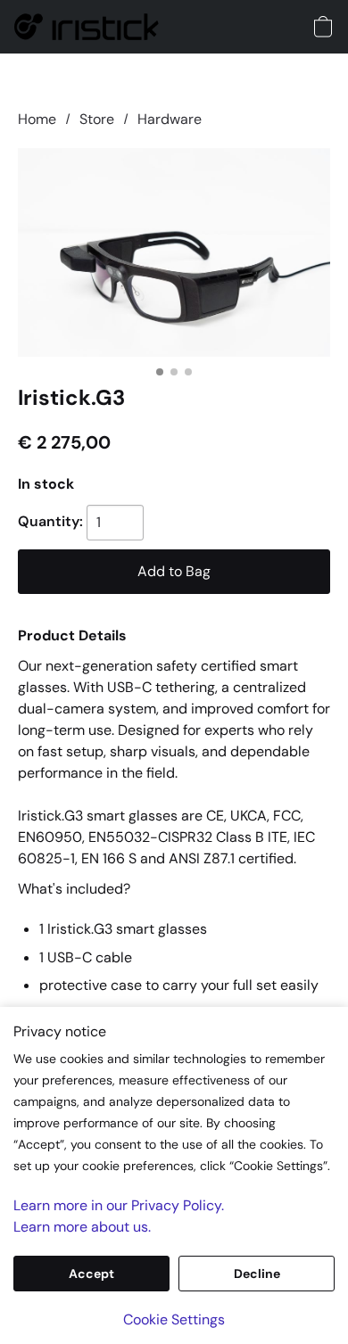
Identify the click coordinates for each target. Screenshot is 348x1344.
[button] (90, 27)
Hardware (169, 119)
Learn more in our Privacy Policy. (118, 1205)
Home (37, 119)
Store (96, 119)
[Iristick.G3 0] (174, 252)
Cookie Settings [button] (174, 1319)
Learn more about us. (82, 1226)
